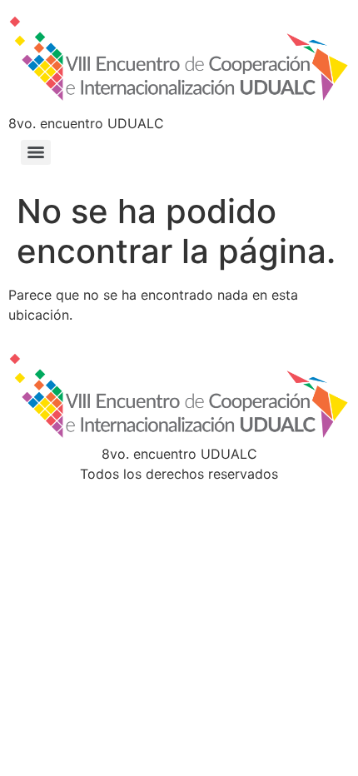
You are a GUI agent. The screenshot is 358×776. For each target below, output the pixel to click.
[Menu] (36, 152)
